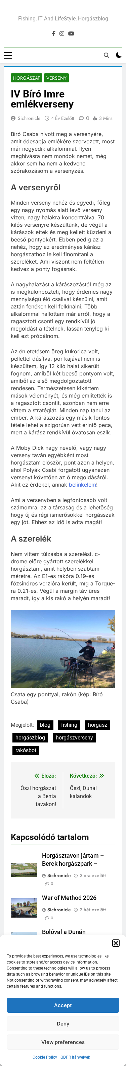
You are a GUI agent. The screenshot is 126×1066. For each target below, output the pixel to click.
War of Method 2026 (69, 898)
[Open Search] (106, 55)
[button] (116, 943)
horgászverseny (74, 737)
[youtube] (71, 34)
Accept (63, 1005)
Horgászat (26, 78)
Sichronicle (29, 118)
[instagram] (61, 34)
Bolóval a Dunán (64, 932)
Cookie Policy (45, 1057)
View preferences (63, 1042)
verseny (56, 78)
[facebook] (53, 34)
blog (45, 725)
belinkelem (82, 484)
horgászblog (30, 737)
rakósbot (25, 750)
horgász (97, 725)
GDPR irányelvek (75, 1057)
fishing (69, 725)
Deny (63, 1023)
